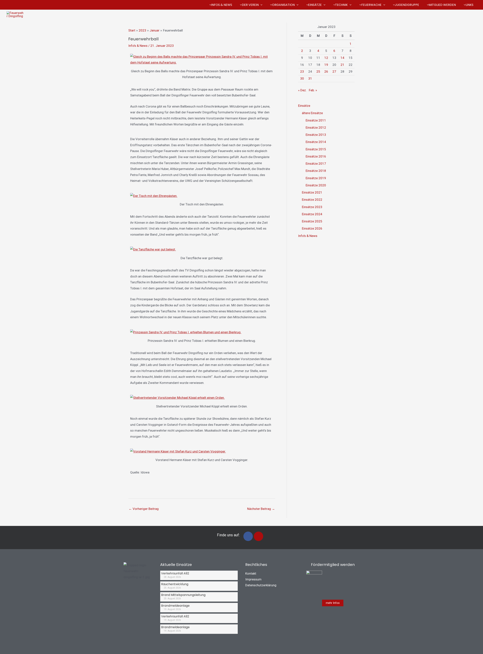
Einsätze (304, 106)
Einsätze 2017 (316, 163)
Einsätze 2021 (312, 192)
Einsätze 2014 (316, 142)
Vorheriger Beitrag (144, 509)
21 (342, 65)
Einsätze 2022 (312, 199)
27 (334, 71)
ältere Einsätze (312, 113)
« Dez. (302, 90)
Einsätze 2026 (312, 228)
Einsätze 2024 (312, 214)
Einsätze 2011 (316, 120)
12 (326, 58)
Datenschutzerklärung (260, 585)
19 (326, 65)
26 (326, 71)
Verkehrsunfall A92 (175, 573)
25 (318, 71)
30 (302, 78)
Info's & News (138, 46)
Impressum (253, 579)
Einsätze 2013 (316, 135)
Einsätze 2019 (316, 178)
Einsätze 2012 (316, 127)
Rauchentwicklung (174, 584)
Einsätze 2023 (312, 207)
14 (342, 58)
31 (310, 78)
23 (302, 71)
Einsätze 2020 (316, 185)
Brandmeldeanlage (175, 605)
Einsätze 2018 (316, 171)
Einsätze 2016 (316, 156)
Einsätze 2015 (316, 149)
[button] (260, 4)
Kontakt (250, 573)
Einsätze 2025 (312, 221)
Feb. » (313, 90)
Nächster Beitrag (261, 509)
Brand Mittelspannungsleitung (183, 595)
